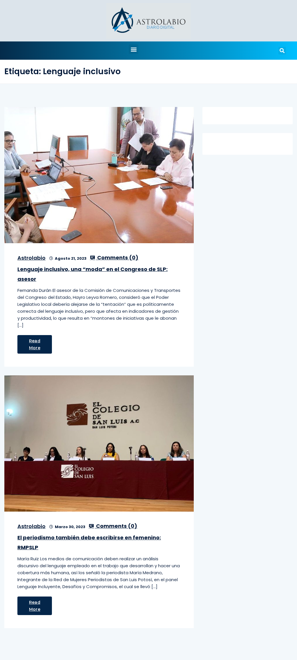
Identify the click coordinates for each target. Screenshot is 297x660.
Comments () (117, 257)
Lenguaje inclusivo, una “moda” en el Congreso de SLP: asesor (92, 274)
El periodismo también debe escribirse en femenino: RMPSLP (89, 542)
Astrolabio (31, 258)
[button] (133, 49)
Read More (34, 344)
